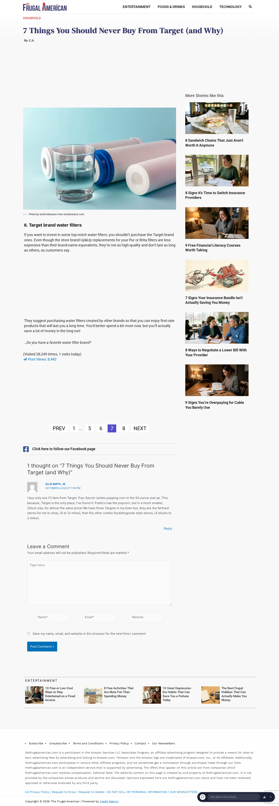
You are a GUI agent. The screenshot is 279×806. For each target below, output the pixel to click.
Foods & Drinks (171, 7)
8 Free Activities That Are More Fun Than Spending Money (118, 692)
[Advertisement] (99, 77)
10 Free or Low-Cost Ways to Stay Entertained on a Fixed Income (60, 694)
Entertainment (137, 7)
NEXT (140, 428)
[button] (250, 7)
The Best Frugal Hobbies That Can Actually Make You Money (234, 694)
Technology (230, 7)
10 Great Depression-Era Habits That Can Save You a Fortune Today (177, 694)
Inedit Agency (109, 801)
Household (202, 7)
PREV (59, 428)
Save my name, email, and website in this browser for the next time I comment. (89, 634)
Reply (168, 528)
